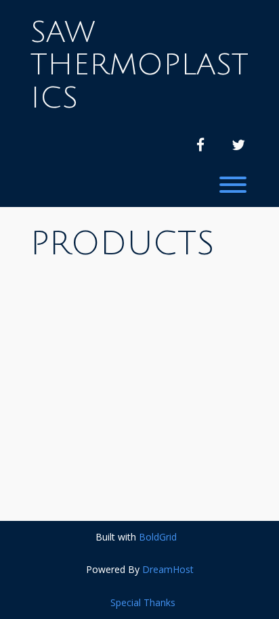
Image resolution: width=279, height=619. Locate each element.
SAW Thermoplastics (139, 65)
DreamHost (168, 569)
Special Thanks (142, 602)
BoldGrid (158, 536)
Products (122, 244)
